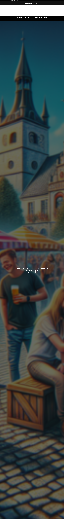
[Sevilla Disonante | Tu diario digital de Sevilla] (32, 3)
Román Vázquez (30, 272)
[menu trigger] (11, 18)
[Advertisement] (32, 11)
